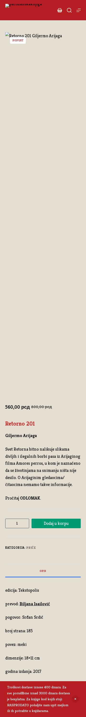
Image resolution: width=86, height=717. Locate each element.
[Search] (69, 10)
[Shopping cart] (59, 10)
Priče (31, 548)
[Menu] (78, 10)
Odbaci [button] (75, 699)
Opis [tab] (43, 571)
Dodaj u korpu (56, 523)
